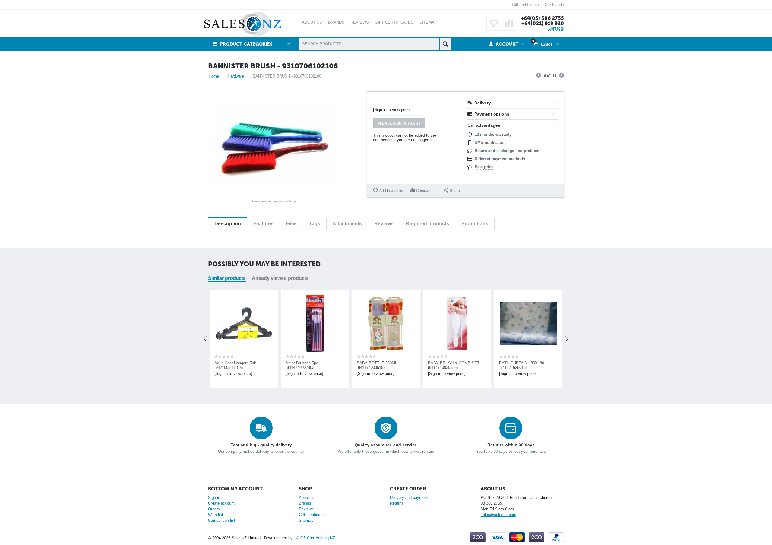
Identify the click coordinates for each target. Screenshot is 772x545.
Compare (424, 191)
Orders (214, 509)
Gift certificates (525, 4)
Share (455, 191)
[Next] (561, 76)
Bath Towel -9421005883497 (523, 363)
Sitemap (306, 520)
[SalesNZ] (242, 23)
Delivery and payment (409, 497)
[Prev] (538, 76)
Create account (221, 503)
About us (307, 497)
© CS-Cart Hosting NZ (315, 538)
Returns (396, 503)
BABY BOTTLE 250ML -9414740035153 (306, 365)
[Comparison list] (508, 23)
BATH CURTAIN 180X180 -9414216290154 (450, 365)
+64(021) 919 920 (542, 23)
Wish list (215, 514)
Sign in (214, 497)
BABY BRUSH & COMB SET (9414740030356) (382, 365)
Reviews (306, 509)
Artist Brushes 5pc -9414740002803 (230, 365)
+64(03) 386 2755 (542, 18)
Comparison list (221, 520)
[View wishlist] (493, 23)
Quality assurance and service (386, 444)
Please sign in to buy (399, 123)
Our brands (554, 4)
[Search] (445, 44)
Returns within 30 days (511, 444)
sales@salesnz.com (498, 514)
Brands (305, 503)
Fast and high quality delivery (261, 444)
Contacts (556, 28)
